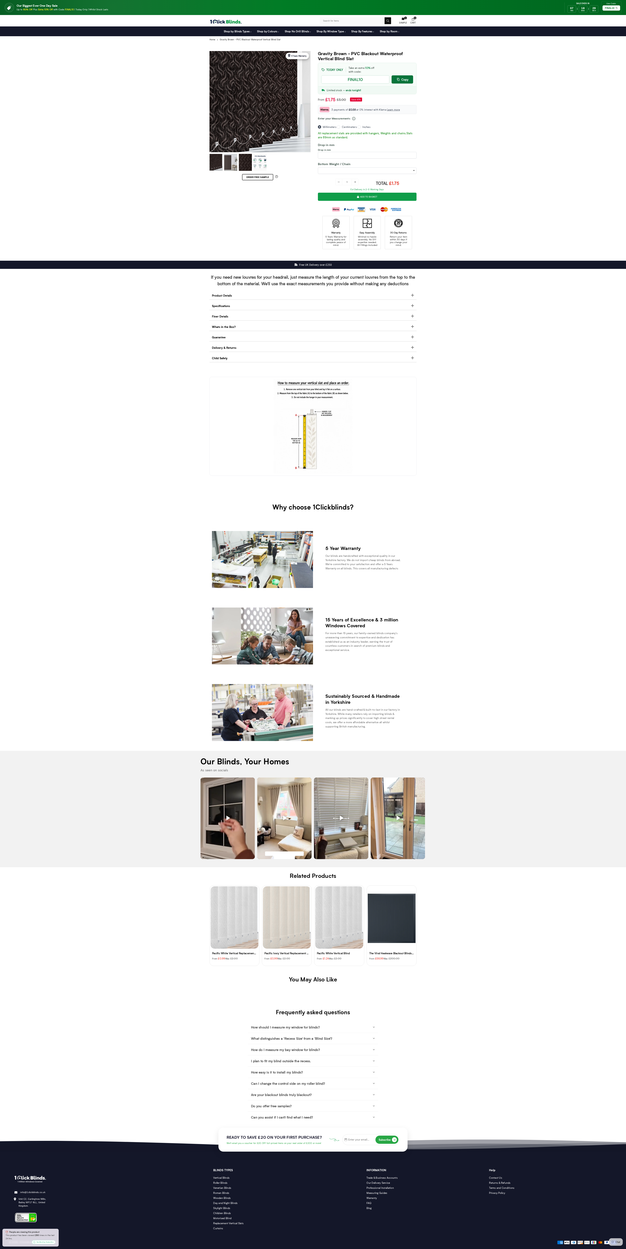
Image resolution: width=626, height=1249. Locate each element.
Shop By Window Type (330, 31)
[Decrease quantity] (338, 182)
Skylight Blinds (221, 1208)
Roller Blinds (220, 1182)
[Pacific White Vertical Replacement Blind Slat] (392, 917)
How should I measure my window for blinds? (285, 1027)
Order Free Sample (257, 177)
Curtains (218, 1228)
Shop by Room (388, 31)
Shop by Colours (267, 31)
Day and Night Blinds (225, 1203)
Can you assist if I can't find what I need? (282, 1117)
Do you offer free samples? (271, 1106)
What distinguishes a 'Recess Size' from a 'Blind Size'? (291, 1038)
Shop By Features (361, 31)
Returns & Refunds (499, 1182)
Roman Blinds (221, 1192)
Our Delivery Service (378, 1182)
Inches (366, 126)
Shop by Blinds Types (237, 31)
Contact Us (495, 1177)
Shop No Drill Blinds (297, 31)
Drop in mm (324, 149)
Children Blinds (222, 1213)
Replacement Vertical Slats (228, 1223)
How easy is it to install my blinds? (277, 1072)
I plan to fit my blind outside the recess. (281, 1061)
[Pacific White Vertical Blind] (234, 917)
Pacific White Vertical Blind (228, 953)
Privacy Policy (497, 1192)
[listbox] (367, 170)
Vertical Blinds (221, 1177)
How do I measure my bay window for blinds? (285, 1050)
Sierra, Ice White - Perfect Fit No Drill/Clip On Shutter (349, 953)
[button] (413, 21)
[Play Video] (228, 818)
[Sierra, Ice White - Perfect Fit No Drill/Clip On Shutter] (339, 917)
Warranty (371, 1197)
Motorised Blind (222, 1218)
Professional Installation (380, 1187)
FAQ (368, 1203)
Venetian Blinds (222, 1187)
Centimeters (349, 126)
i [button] (353, 118)
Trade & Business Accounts (382, 1177)
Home (212, 39)
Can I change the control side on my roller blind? (288, 1083)
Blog (369, 1208)
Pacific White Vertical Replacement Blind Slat (396, 953)
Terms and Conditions (501, 1187)
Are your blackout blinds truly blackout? (281, 1095)
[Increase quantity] (355, 182)
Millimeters (329, 126)
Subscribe (387, 1139)
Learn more (393, 109)
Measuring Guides (376, 1192)
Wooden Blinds (222, 1197)
